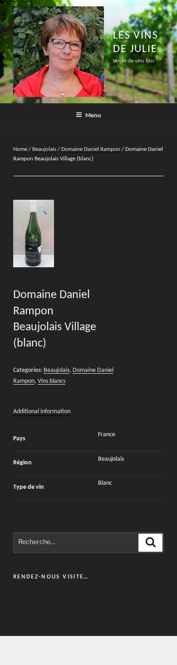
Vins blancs (51, 381)
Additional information (41, 411)
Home (20, 149)
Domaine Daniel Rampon (90, 149)
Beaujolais (44, 149)
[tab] (41, 411)
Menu (93, 115)
